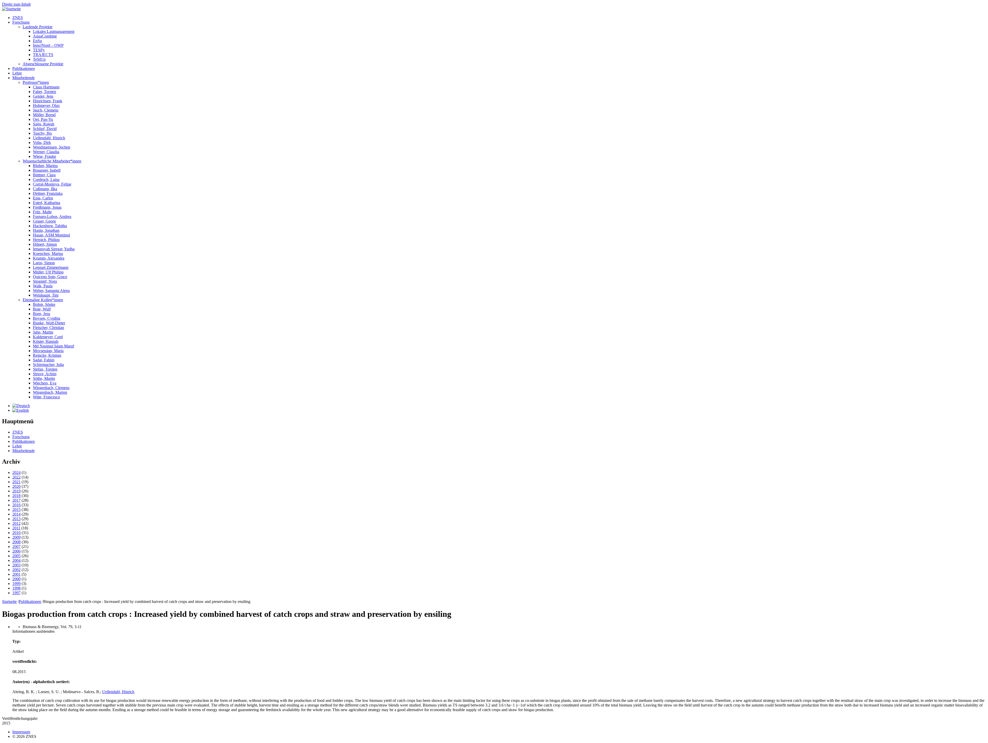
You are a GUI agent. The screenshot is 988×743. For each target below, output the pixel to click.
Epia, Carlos (43, 198)
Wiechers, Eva (44, 383)
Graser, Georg (44, 221)
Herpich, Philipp (46, 239)
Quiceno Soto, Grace (50, 276)
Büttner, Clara (44, 175)
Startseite (9, 601)
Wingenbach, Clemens (51, 388)
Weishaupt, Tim (45, 295)
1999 (16, 583)
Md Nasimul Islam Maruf (53, 346)
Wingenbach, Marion (50, 392)
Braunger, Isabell (46, 170)
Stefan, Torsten (45, 369)
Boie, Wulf (42, 309)
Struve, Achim (44, 374)
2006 (16, 551)
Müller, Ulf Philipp (48, 272)
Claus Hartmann (46, 87)
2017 (16, 500)
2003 (16, 565)
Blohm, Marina (45, 165)
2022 (16, 477)
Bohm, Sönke (44, 304)
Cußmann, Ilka (45, 189)
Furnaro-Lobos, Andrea (52, 216)
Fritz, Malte (42, 212)
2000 (16, 579)
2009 (16, 537)
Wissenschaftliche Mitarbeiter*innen (52, 161)
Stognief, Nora (45, 281)
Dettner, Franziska (48, 193)
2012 (16, 523)
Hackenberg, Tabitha (50, 226)
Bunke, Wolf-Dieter (49, 323)
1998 (16, 588)
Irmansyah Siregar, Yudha (54, 249)
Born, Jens (41, 313)
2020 (16, 486)
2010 (16, 532)
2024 (16, 472)
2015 (16, 509)
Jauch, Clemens (45, 110)
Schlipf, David (45, 128)
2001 (16, 574)
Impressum (21, 732)
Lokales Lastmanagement (53, 31)
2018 (16, 495)
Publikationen (23, 68)
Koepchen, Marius (48, 253)
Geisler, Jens (43, 96)
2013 (16, 519)
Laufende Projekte (37, 27)
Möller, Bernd (44, 115)
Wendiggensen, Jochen (51, 147)
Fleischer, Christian (48, 327)
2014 (16, 514)
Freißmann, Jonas (47, 207)
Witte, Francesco (46, 397)
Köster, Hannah (45, 341)
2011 (16, 528)
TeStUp (39, 59)
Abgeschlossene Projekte (43, 64)
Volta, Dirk (42, 142)
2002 (16, 569)
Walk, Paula (42, 286)
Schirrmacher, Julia (48, 364)
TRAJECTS (43, 54)
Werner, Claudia (46, 152)
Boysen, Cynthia (46, 318)
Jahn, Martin (43, 332)
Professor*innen (36, 82)
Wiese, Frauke (44, 156)
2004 (16, 560)
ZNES (17, 17)
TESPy (39, 50)
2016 (16, 505)
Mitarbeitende (23, 78)
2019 (16, 491)
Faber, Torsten (44, 91)
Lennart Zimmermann (50, 267)
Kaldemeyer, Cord (48, 337)
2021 (16, 482)
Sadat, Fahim (43, 360)
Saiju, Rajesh (43, 124)
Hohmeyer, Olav (46, 105)
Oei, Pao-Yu (43, 119)
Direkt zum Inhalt (16, 4)
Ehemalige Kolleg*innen (43, 300)
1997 (16, 593)
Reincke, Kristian (47, 355)
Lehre (17, 73)
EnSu (37, 41)
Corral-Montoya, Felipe (52, 184)
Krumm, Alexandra (48, 258)
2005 (16, 556)
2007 (16, 546)
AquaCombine (45, 36)
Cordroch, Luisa (46, 179)
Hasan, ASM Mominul (51, 235)
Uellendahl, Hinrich (49, 138)
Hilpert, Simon (45, 244)
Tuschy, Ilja (42, 133)
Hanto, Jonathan (46, 230)
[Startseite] (11, 9)
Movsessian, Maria (48, 350)
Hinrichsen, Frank (47, 101)
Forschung (21, 22)
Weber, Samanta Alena (51, 290)
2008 (16, 542)
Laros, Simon (44, 263)
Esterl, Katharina (46, 202)
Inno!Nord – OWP (48, 45)
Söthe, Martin (44, 378)
